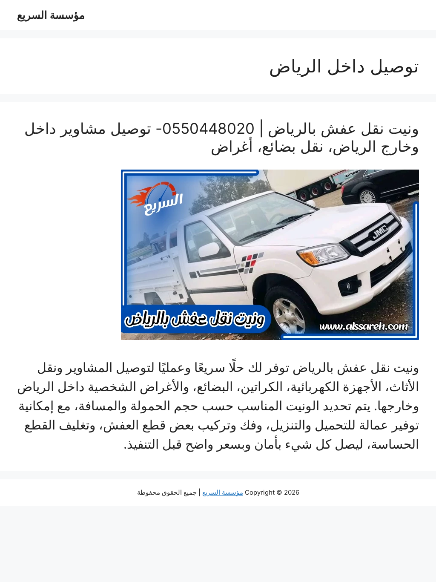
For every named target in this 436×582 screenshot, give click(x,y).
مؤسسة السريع (51, 15)
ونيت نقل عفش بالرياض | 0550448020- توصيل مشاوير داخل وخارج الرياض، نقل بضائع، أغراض (221, 137)
